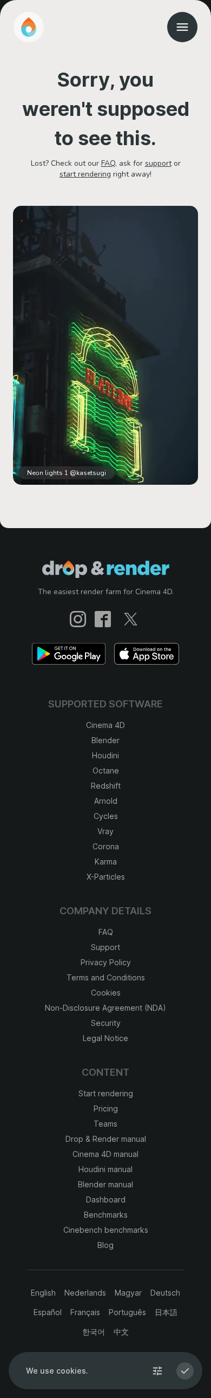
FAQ (108, 163)
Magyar (128, 1292)
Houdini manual (105, 1169)
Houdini (105, 755)
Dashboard (106, 1199)
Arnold (105, 800)
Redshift (106, 785)
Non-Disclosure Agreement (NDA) (105, 1007)
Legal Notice (105, 1038)
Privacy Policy (106, 962)
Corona (106, 846)
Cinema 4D (105, 725)
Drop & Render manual (105, 1138)
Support (105, 947)
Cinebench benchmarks (105, 1229)
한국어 (93, 1331)
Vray (105, 831)
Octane (106, 770)
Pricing (106, 1108)
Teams (105, 1123)
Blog (105, 1245)
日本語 (166, 1312)
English (43, 1292)
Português (127, 1312)
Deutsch (165, 1292)
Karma (106, 861)
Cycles (106, 816)
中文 (121, 1331)
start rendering (85, 174)
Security (106, 1023)
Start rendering (105, 1093)
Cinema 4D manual (105, 1154)
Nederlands (85, 1292)
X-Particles (106, 876)
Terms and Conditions (106, 977)
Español (48, 1312)
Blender (105, 740)
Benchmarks (106, 1214)
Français (85, 1312)
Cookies (106, 992)
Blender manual (105, 1184)
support (158, 163)
